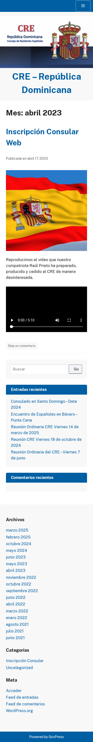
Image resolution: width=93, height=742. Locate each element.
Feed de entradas (22, 697)
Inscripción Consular (25, 660)
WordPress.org (19, 710)
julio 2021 (15, 631)
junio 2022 (16, 597)
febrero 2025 (18, 537)
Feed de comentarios (25, 704)
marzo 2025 (17, 530)
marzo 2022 (17, 611)
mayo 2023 (16, 564)
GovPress (56, 737)
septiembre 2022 (22, 590)
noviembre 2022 (21, 577)
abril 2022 (15, 604)
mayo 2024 (16, 550)
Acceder (14, 690)
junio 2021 (15, 637)
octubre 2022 (18, 584)
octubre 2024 (18, 543)
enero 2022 (16, 617)
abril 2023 (15, 570)
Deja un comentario (21, 346)
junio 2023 (16, 557)
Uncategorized (19, 667)
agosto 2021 (17, 624)
